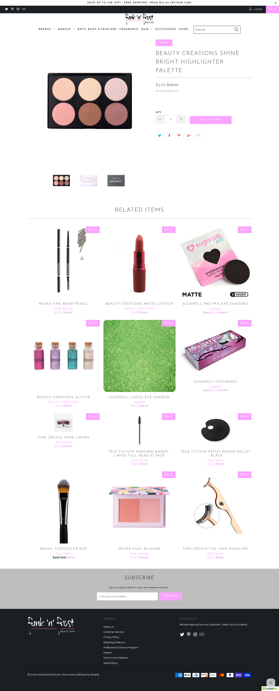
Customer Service (113, 632)
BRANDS (45, 29)
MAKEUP (65, 29)
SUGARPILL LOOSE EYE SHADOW (139, 356)
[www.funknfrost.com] (139, 19)
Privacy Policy (111, 637)
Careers (107, 652)
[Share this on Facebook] (169, 136)
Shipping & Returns (114, 642)
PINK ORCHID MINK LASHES (64, 422)
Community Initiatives (115, 657)
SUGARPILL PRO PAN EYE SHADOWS (215, 262)
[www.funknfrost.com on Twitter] (6, 9)
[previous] (34, 101)
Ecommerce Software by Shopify (80, 674)
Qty (158, 112)
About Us (108, 626)
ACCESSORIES (165, 29)
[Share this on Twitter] (160, 136)
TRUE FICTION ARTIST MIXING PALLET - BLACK (215, 429)
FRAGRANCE (129, 29)
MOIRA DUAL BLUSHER (139, 507)
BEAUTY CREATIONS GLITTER (64, 356)
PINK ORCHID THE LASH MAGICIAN (215, 507)
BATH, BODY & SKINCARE (97, 29)
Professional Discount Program (120, 647)
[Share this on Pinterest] (179, 136)
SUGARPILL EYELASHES (215, 348)
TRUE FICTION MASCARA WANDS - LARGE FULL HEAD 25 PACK (139, 429)
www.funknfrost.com (49, 674)
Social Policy (110, 663)
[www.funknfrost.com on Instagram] (18, 9)
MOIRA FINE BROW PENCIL (64, 262)
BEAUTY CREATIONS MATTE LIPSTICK (139, 262)
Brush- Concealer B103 (64, 507)
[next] (145, 101)
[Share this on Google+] (189, 136)
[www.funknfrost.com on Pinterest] (12, 9)
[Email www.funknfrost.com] (23, 9)
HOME (183, 29)
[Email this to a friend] (198, 136)
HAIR (145, 29)
